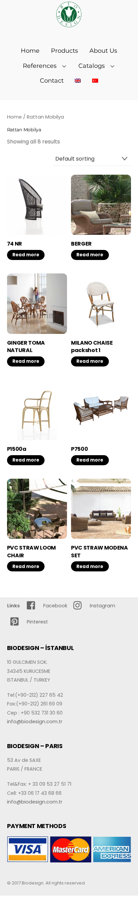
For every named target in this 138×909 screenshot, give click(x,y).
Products (64, 50)
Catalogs (91, 66)
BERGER (81, 244)
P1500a (16, 449)
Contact (52, 80)
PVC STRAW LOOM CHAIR (31, 551)
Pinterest (36, 621)
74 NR (14, 244)
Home (30, 50)
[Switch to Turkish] (95, 80)
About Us (103, 50)
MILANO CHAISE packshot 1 (92, 346)
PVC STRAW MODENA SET (99, 551)
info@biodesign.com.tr (34, 721)
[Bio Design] (68, 23)
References (40, 66)
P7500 (79, 449)
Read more (25, 255)
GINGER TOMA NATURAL (26, 346)
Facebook (54, 605)
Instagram (101, 605)
